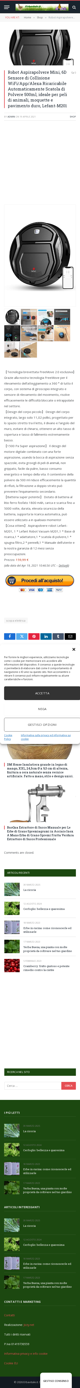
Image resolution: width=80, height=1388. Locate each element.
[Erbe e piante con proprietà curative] (42, 7)
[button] (74, 649)
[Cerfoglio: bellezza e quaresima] (12, 908)
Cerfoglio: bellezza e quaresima (44, 909)
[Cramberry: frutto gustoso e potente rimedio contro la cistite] (12, 965)
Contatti (9, 1315)
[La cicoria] (12, 889)
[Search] (74, 7)
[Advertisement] (40, 165)
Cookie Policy (8, 737)
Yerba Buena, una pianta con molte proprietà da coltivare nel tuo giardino (47, 949)
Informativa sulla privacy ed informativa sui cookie (46, 737)
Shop (73, 116)
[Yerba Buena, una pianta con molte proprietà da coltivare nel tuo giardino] (12, 946)
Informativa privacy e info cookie (26, 1354)
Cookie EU (11, 1363)
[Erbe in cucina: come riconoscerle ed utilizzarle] (12, 927)
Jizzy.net (29, 1325)
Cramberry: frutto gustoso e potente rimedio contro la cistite (46, 968)
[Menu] (6, 7)
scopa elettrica (16, 620)
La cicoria (29, 890)
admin (11, 116)
